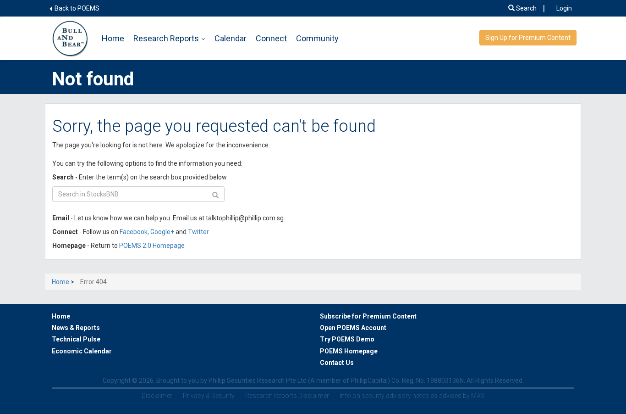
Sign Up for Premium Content (528, 37)
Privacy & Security (209, 395)
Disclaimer (157, 395)
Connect (271, 38)
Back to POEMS (76, 8)
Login (564, 8)
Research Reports (166, 38)
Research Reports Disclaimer (287, 395)
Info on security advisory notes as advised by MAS (412, 395)
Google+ (162, 231)
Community (317, 38)
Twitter (198, 231)
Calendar (230, 38)
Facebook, (135, 231)
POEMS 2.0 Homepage (152, 245)
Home (113, 38)
